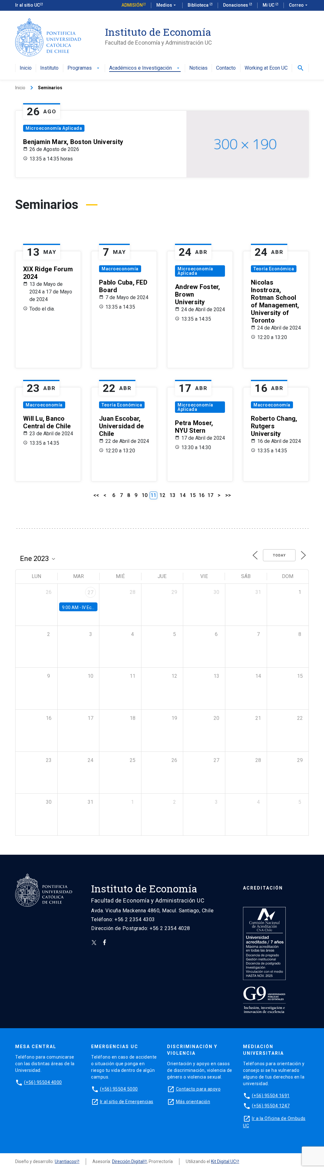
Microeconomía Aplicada (54, 128)
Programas (84, 68)
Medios (166, 5)
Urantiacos (65, 1161)
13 (172, 495)
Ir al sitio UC (27, 5)
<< (96, 495)
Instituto (49, 68)
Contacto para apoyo (198, 1088)
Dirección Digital (128, 1161)
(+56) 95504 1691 (271, 1095)
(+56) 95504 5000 (119, 1088)
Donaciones (236, 5)
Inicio (26, 68)
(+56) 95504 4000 (43, 1082)
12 (162, 495)
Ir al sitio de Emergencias (126, 1101)
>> (228, 495)
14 (182, 495)
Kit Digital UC (223, 1161)
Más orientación (193, 1101)
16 (201, 495)
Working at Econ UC (266, 68)
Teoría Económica (273, 268)
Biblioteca (198, 5)
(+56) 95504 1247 (271, 1106)
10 (144, 495)
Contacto (226, 68)
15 (193, 495)
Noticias (198, 68)
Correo (299, 5)
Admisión (132, 5)
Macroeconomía (120, 268)
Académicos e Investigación (145, 68)
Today (279, 555)
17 (210, 495)
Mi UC (269, 5)
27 (90, 592)
